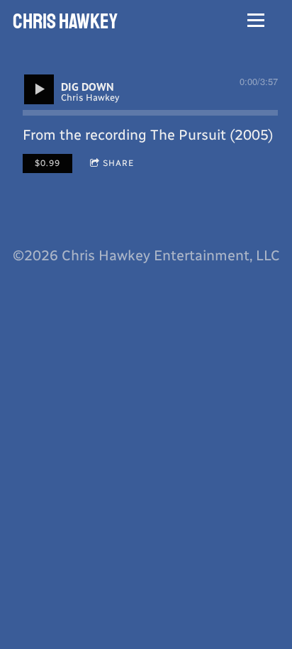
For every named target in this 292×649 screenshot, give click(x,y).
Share (118, 163)
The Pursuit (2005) (212, 134)
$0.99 (47, 163)
